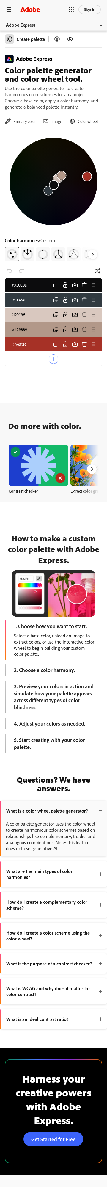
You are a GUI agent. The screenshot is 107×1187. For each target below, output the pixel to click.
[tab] (20, 121)
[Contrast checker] (57, 39)
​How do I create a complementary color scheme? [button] (46, 905)
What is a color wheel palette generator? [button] (47, 811)
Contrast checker (23, 490)
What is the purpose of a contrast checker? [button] (49, 963)
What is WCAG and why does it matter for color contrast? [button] (48, 991)
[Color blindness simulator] (70, 39)
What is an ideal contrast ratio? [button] (37, 1019)
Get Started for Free (53, 1139)
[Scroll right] (92, 254)
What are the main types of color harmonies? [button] (39, 874)
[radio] (12, 254)
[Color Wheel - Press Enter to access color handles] (53, 181)
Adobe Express (20, 25)
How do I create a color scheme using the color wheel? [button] (48, 936)
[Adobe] (30, 9)
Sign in (89, 9)
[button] (71, 9)
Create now (38, 465)
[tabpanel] (53, 197)
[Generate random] (97, 271)
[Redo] (21, 271)
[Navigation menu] (9, 9)
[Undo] (9, 271)
